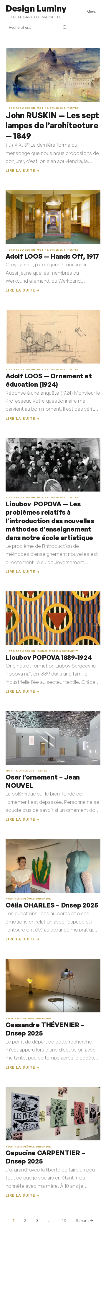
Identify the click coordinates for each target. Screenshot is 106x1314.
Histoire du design (20, 107)
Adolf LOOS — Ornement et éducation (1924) (49, 380)
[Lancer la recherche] (65, 27)
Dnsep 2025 (43, 898)
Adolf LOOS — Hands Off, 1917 (52, 256)
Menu (91, 11)
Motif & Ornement (51, 107)
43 (63, 1220)
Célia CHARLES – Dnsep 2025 (52, 905)
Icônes (42, 650)
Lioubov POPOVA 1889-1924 (49, 657)
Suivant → (84, 1220)
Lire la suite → (23, 170)
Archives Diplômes (20, 898)
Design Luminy (36, 8)
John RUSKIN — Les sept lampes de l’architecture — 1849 (52, 125)
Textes (72, 107)
